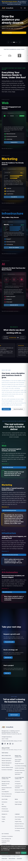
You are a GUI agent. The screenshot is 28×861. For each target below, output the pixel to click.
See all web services (8, 464)
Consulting (17, 827)
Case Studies (18, 816)
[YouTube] (7, 741)
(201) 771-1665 (5, 735)
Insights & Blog (18, 818)
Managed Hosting (6, 778)
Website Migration (6, 762)
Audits (3, 818)
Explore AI (5, 34)
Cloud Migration (5, 788)
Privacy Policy (4, 855)
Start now (7, 670)
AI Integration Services (20, 789)
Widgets (3, 813)
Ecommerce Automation (7, 766)
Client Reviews (5, 844)
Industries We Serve (19, 820)
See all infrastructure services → (9, 250)
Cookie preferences (10, 858)
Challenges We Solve (6, 841)
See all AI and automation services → (10, 308)
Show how (5, 460)
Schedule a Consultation (7, 833)
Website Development (6, 755)
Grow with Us (14, 193)
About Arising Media (18, 406)
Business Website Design (7, 764)
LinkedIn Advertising (19, 765)
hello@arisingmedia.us (7, 733)
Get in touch (14, 711)
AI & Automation (5, 808)
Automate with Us (14, 301)
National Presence (19, 822)
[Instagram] (10, 741)
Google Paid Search (19, 760)
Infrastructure (5, 805)
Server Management (6, 793)
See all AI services (7, 588)
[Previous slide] (8, 42)
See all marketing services (9, 507)
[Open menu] (24, 8)
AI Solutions (17, 778)
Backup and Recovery (7, 790)
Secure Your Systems (14, 244)
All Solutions (4, 798)
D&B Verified (5, 749)
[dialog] (14, 850)
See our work (6, 406)
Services (12, 115)
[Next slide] (19, 42)
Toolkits (3, 816)
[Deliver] (21, 276)
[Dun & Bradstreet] (12, 741)
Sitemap (3, 858)
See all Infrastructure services (10, 551)
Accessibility (19, 855)
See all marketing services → (9, 200)
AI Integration (18, 780)
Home (8, 115)
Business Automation (19, 786)
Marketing (4, 803)
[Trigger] (6, 276)
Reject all (18, 852)
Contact (16, 115)
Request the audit (9, 638)
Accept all (23, 852)
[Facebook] (5, 741)
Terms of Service (12, 855)
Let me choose (4, 852)
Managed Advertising (19, 767)
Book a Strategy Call (6, 835)
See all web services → (7, 145)
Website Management (6, 759)
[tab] (12, 42)
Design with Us (14, 139)
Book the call (8, 654)
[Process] (14, 276)
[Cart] (21, 8)
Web (3, 801)
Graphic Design (18, 798)
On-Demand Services (19, 825)
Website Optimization (6, 757)
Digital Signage (18, 801)
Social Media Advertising (20, 762)
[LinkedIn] (2, 741)
